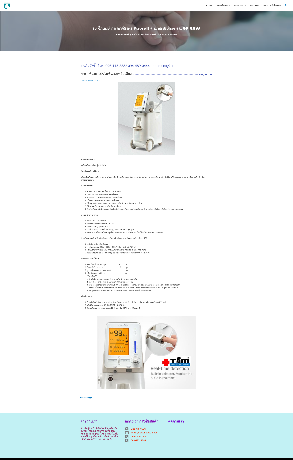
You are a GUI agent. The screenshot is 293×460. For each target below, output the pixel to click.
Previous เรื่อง (85, 398)
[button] (286, 5)
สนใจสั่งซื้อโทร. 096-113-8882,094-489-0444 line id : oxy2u (127, 65)
